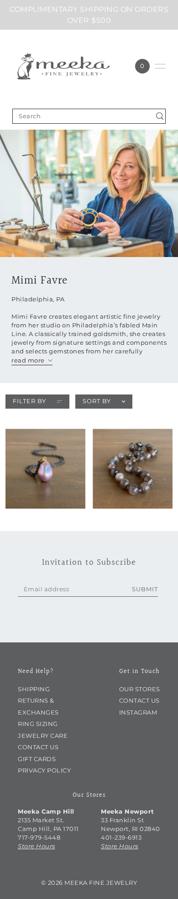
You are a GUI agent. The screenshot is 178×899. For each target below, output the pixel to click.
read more (28, 360)
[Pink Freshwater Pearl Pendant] (45, 469)
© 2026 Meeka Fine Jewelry (89, 882)
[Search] (160, 116)
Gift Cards (37, 759)
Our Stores (139, 689)
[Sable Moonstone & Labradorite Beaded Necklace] (133, 469)
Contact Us (38, 747)
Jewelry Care (43, 735)
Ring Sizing (38, 723)
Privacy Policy (44, 770)
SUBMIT (145, 589)
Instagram (138, 712)
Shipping (34, 689)
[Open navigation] (160, 66)
